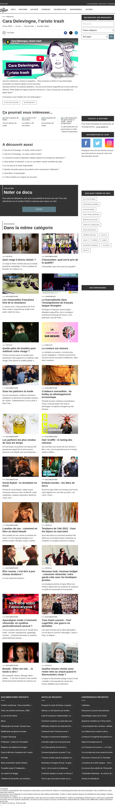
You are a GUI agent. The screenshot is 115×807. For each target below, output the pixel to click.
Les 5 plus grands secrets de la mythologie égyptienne (53, 747)
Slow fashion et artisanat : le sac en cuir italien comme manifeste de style (33, 162)
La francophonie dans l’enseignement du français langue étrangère (57, 302)
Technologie (60, 9)
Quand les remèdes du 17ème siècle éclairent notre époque (96, 721)
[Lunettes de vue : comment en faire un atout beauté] (20, 512)
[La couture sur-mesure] (60, 332)
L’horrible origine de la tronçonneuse (55, 742)
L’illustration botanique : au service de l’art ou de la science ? (97, 773)
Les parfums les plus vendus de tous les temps (19, 441)
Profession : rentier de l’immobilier (14, 742)
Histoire (23, 9)
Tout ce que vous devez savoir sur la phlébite (55, 779)
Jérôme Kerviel (89, 235)
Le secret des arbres (9, 716)
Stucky (104, 235)
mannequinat (29, 102)
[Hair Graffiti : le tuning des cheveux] (60, 424)
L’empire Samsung (8, 737)
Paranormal (76, 9)
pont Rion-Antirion (91, 214)
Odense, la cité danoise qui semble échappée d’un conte (55, 711)
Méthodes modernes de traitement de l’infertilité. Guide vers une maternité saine (56, 726)
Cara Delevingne (11, 102)
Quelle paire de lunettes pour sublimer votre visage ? (19, 350)
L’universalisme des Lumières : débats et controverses (98, 726)
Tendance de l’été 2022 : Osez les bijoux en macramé (59, 530)
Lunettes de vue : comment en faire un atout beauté (19, 530)
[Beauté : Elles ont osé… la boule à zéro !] (20, 652)
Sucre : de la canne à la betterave (54, 768)
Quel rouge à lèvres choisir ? (19, 259)
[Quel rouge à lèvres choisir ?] (20, 243)
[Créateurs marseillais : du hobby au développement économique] (60, 375)
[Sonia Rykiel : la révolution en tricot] (20, 467)
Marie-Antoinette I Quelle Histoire (14, 763)
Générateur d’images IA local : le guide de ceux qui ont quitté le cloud (56, 763)
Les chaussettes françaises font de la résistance (18, 301)
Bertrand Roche (90, 220)
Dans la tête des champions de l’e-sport (16, 752)
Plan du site (21, 803)
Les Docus (10, 803)
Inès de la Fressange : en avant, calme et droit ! (23, 150)
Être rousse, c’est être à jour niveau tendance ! (18, 573)
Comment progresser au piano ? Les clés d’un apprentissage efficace (55, 752)
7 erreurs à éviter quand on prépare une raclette (57, 758)
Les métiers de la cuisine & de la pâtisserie (94, 732)
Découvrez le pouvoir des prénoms (95, 711)
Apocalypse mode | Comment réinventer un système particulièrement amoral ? (19, 623)
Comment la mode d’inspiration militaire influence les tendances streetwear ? (34, 158)
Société (34, 9)
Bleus (3, 721)
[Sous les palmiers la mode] (20, 375)
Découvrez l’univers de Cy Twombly (96, 758)
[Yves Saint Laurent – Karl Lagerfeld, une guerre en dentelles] (60, 604)
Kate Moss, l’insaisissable (14, 173)
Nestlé (86, 250)
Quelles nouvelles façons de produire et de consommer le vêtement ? (31, 169)
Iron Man (4, 758)
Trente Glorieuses (91, 225)
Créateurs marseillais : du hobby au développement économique (57, 394)
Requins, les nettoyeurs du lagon (14, 747)
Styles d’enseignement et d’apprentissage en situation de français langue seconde (97, 742)
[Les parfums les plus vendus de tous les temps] (20, 424)
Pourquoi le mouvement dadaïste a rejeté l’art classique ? (55, 737)
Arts (13, 9)
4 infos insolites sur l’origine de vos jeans (20, 177)
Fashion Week (89, 209)
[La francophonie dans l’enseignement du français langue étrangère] (60, 283)
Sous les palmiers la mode (17, 391)
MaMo (104, 240)
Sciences (46, 9)
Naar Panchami (89, 230)
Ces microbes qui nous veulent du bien (97, 752)
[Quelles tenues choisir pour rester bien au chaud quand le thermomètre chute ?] (60, 652)
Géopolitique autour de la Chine (94, 716)
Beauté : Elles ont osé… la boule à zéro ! (17, 670)
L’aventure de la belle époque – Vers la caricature (97, 763)
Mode (46, 26)
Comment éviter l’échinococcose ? (55, 731)
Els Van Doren (89, 199)
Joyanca (106, 245)
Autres (89, 9)
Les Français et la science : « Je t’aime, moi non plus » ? (97, 747)
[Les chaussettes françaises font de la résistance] (20, 283)
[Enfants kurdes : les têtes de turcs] (60, 467)
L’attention (86, 705)
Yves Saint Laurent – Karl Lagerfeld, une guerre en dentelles (56, 623)
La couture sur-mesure (55, 348)
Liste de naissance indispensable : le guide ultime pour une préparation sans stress (56, 716)
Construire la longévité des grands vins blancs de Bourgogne (97, 737)
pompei (95, 240)
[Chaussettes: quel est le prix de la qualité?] (60, 243)
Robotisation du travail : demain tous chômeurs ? (15, 726)
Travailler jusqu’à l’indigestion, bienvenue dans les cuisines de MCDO (16, 768)
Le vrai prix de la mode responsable (18, 166)
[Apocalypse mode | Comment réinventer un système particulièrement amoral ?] (20, 604)
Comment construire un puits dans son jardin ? (56, 721)
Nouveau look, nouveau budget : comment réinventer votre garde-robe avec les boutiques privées (59, 576)
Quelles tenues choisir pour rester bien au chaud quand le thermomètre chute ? (59, 671)
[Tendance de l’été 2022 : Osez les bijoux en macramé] (60, 512)
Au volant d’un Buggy (9, 773)
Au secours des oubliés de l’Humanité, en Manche (97, 768)
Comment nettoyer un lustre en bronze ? (57, 773)
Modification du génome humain (14, 731)
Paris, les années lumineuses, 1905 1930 (15, 711)
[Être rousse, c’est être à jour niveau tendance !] (20, 555)
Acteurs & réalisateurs (90, 779)
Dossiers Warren (90, 245)
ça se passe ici (102, 127)
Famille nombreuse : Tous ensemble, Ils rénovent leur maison (17, 705)
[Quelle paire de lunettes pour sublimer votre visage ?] (20, 332)
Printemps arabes (90, 204)
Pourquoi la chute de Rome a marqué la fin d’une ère (57, 705)
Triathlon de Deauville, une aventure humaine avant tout (15, 779)
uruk (85, 240)
